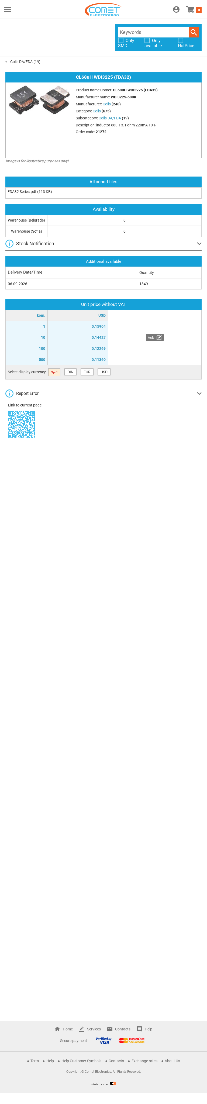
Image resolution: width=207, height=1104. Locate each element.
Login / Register (176, 9)
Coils (97, 111)
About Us (172, 1061)
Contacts (122, 1029)
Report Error (27, 393)
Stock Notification (35, 243)
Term (34, 1061)
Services (94, 1029)
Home (68, 1029)
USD (104, 372)
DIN (70, 372)
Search (194, 32)
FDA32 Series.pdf (22, 191)
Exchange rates (144, 1061)
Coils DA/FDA (21, 62)
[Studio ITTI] (103, 1083)
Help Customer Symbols (81, 1061)
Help (148, 1029)
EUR (87, 372)
